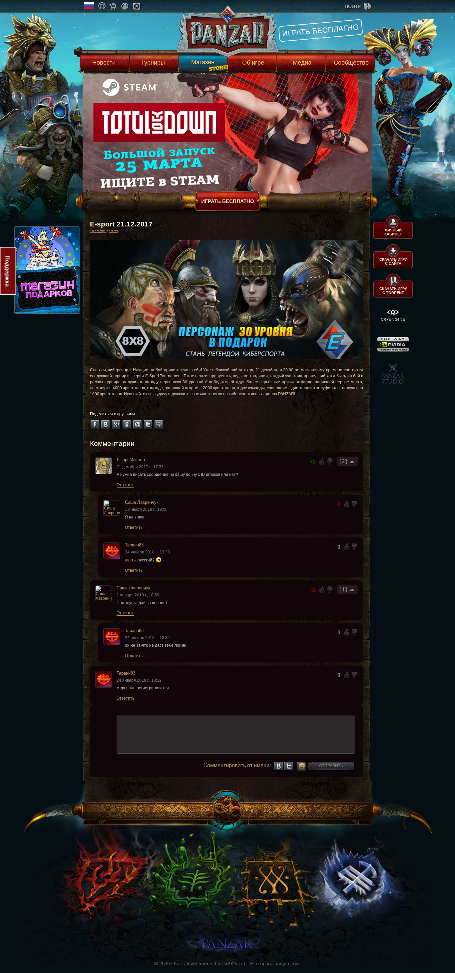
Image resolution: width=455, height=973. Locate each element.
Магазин (203, 62)
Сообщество (351, 62)
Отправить (331, 766)
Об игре (253, 62)
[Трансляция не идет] (137, 6)
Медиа (302, 62)
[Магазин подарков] (113, 6)
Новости (104, 62)
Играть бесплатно (320, 30)
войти (353, 6)
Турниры (153, 62)
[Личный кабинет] (125, 6)
